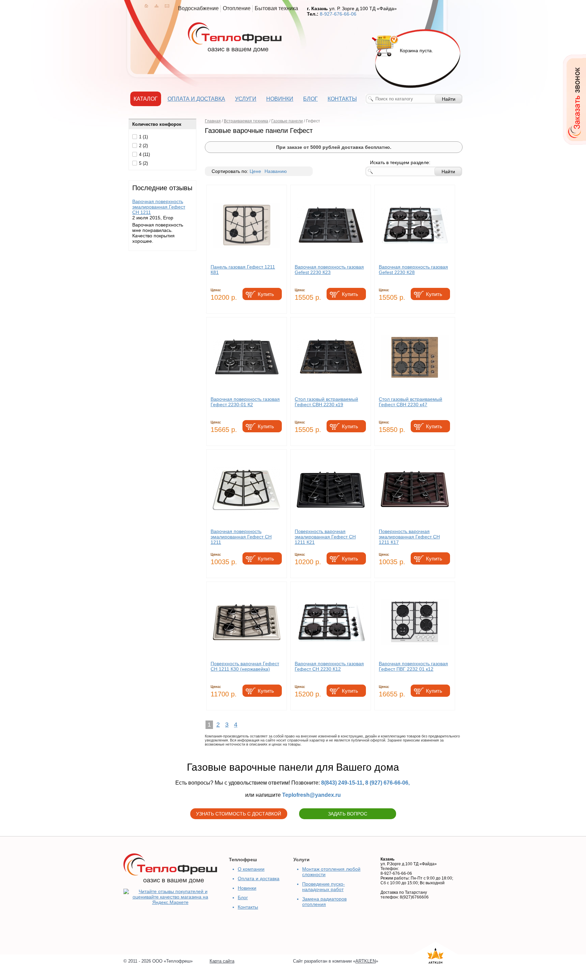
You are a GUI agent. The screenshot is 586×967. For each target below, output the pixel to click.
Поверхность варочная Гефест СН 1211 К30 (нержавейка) (245, 666)
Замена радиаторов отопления (324, 901)
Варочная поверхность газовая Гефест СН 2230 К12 (329, 666)
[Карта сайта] (156, 5)
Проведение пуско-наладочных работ (323, 886)
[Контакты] (167, 5)
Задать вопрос (347, 813)
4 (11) (144, 154)
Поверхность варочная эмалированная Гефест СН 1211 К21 (325, 537)
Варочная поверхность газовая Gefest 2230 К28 (413, 269)
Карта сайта (222, 961)
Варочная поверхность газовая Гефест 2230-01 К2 (245, 401)
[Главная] (146, 5)
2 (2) (143, 145)
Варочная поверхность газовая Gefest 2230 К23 (329, 269)
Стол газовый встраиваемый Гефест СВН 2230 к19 (326, 401)
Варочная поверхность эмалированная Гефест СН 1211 (158, 207)
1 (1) (143, 136)
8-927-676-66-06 (338, 14)
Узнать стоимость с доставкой (238, 813)
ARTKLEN (365, 961)
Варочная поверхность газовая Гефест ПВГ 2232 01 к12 (413, 666)
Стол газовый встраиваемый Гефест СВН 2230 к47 (410, 401)
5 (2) (143, 163)
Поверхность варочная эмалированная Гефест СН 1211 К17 (409, 537)
